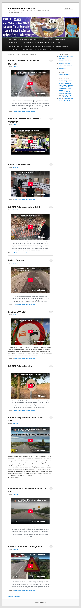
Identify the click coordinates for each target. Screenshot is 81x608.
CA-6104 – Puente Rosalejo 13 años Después (65, 88)
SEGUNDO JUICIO (55, 42)
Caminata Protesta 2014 (59, 39)
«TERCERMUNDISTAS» (26, 49)
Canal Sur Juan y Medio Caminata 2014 (23, 39)
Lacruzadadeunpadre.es (21, 8)
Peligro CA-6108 (16, 260)
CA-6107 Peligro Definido (20, 366)
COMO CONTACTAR (13, 42)
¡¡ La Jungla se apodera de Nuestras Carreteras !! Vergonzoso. (65, 81)
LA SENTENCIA (39, 42)
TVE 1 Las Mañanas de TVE (15, 46)
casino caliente (62, 80)
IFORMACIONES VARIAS (27, 42)
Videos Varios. (27, 46)
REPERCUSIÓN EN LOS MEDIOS (43, 49)
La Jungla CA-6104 (17, 311)
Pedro (60, 98)
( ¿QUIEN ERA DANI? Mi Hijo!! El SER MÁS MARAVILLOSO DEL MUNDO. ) (51, 46)
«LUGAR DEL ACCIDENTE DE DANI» (43, 39)
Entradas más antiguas (14, 596)
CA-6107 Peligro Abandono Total (24, 207)
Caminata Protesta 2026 (19, 164)
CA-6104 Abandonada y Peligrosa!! (25, 546)
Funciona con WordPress (40, 602)
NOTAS (47, 42)
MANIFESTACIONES (13, 49)
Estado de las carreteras (19, 111)
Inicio (10, 39)
